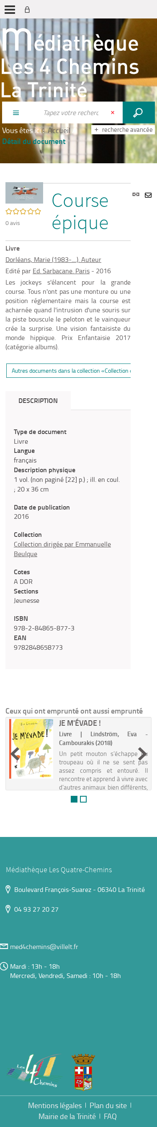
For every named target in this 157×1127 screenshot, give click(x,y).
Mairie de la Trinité (67, 1116)
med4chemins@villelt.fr (44, 946)
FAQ (110, 1116)
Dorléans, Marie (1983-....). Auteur (53, 259)
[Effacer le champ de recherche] (113, 112)
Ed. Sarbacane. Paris (61, 270)
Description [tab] (38, 400)
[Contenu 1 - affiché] (74, 799)
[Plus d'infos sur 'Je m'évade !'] (31, 748)
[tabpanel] (68, 539)
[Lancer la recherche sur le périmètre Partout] (139, 112)
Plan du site (108, 1105)
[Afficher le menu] (9, 9)
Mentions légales (55, 1105)
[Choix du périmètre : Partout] (20, 112)
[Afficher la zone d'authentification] (28, 9)
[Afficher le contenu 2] (83, 799)
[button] (24, 192)
